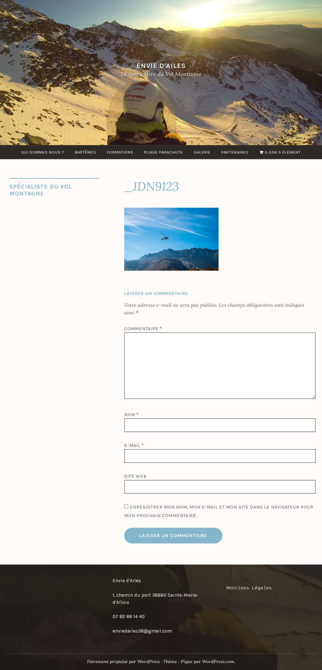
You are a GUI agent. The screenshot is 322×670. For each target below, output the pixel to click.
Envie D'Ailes (161, 66)
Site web (135, 476)
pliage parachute (163, 152)
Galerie (202, 152)
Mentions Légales (249, 588)
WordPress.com (218, 661)
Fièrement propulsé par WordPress (123, 661)
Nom (131, 414)
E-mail (134, 445)
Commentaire (143, 328)
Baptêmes (85, 152)
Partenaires (235, 152)
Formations (120, 152)
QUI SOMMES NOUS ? (42, 152)
